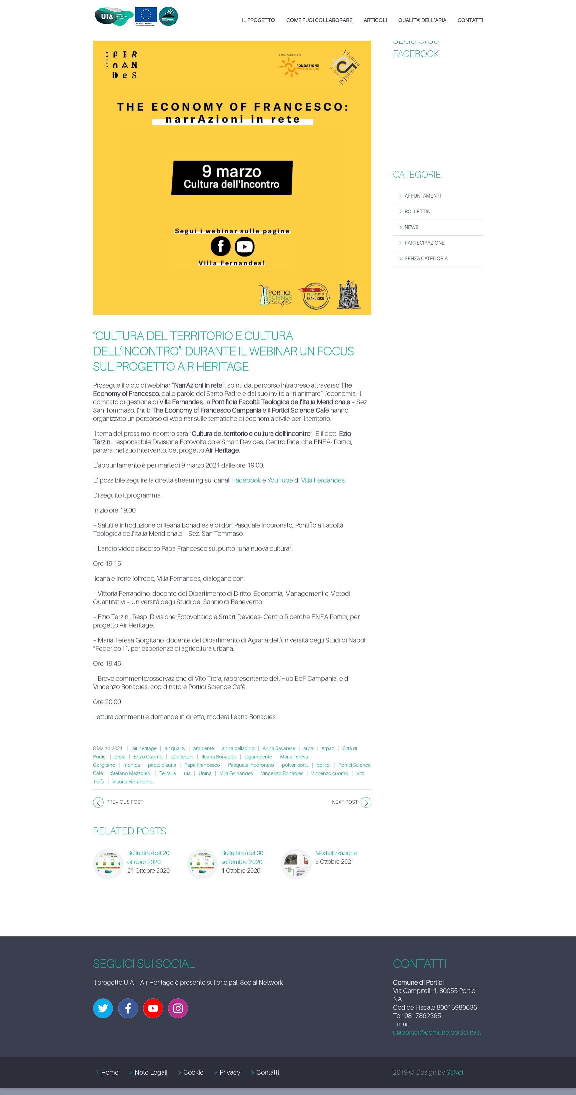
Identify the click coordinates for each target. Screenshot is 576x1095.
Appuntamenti (423, 196)
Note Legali (151, 1072)
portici (323, 765)
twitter (103, 1008)
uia (187, 773)
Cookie (193, 1072)
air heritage (144, 748)
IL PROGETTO (258, 20)
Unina (205, 773)
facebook (128, 1008)
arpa (308, 748)
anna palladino (238, 748)
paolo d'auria (162, 765)
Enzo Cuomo (148, 757)
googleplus (153, 1008)
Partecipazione (425, 243)
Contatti (267, 1072)
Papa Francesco (202, 765)
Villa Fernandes (236, 773)
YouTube (280, 480)
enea (120, 757)
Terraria (167, 773)
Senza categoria (426, 259)
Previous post (124, 802)
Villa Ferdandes (323, 480)
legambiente (258, 757)
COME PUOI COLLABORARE (319, 20)
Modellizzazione (336, 853)
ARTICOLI (375, 20)
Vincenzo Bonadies (282, 773)
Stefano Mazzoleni (131, 773)
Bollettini (418, 212)
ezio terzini (182, 757)
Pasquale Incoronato (251, 765)
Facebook (246, 480)
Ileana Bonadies (219, 757)
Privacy (230, 1072)
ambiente (203, 748)
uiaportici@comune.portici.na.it (437, 1032)
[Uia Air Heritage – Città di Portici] (136, 11)
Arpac (327, 748)
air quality (175, 748)
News (412, 227)
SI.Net (455, 1072)
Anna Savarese (279, 748)
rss (178, 1008)
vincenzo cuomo (329, 773)
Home (110, 1072)
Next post (345, 802)
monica (131, 765)
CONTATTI (470, 20)
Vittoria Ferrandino (132, 782)
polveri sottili (295, 765)
